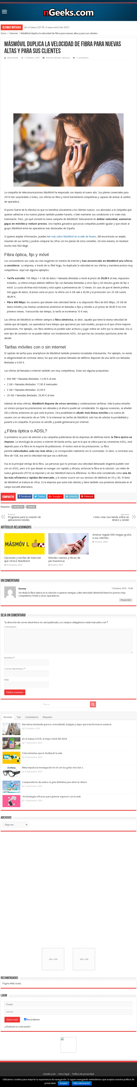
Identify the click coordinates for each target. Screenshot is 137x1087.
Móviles (57, 58)
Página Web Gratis (11, 983)
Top (19, 717)
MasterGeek (12, 58)
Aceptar (63, 1083)
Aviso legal (63, 1074)
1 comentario (82, 58)
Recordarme (33, 1019)
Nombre (9, 657)
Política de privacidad (83, 1074)
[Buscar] (93, 704)
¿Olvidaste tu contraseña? (17, 1026)
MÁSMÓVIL (18, 507)
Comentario (10, 627)
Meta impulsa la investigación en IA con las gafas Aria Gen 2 (52, 767)
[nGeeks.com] (68, 11)
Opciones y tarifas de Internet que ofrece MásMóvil (22, 559)
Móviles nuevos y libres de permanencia (64, 559)
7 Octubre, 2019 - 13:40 (122, 588)
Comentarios (31, 717)
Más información (82, 1083)
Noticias (66, 58)
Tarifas (31, 507)
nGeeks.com (49, 1074)
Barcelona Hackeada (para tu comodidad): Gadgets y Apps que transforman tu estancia (66, 724)
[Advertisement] (31, 84)
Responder (126, 600)
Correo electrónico (14, 668)
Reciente (8, 717)
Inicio (3, 33)
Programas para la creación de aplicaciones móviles (24, 517)
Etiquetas (47, 717)
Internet (13, 33)
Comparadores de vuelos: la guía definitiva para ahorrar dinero (54, 782)
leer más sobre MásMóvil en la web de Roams (71, 236)
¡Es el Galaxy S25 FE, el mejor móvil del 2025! (44, 738)
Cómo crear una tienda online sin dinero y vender (111, 517)
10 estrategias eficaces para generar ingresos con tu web (51, 796)
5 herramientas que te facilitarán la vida (43, 27)
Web (6, 679)
